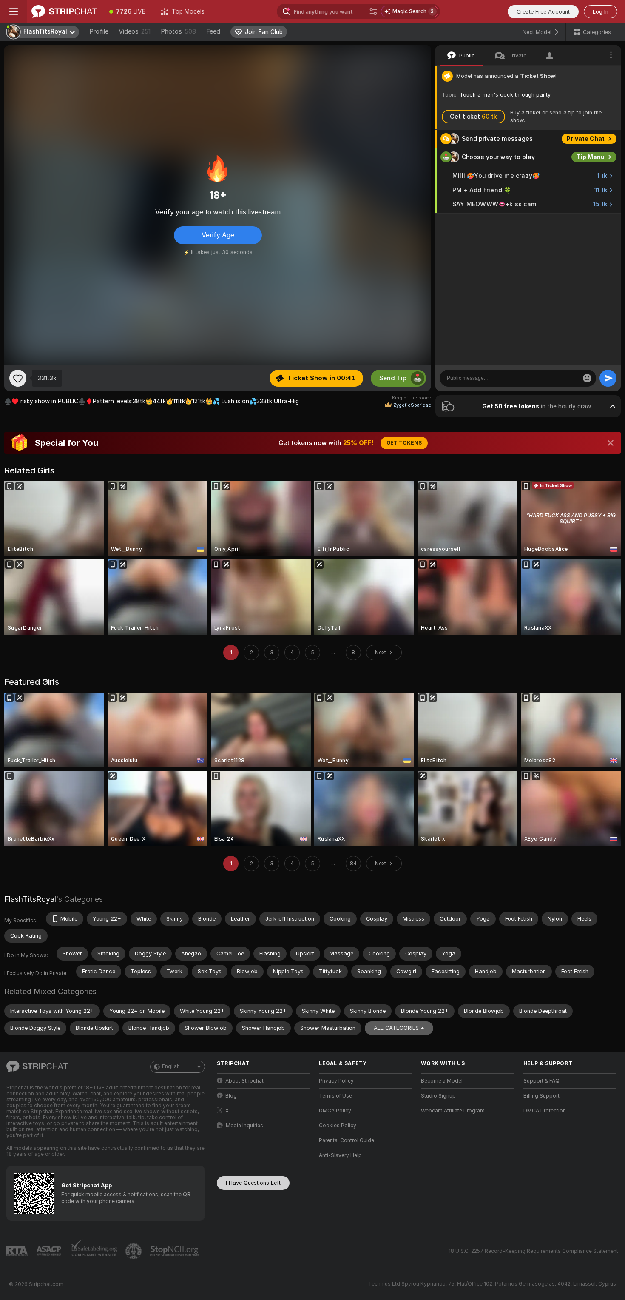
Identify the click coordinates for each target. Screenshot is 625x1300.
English (171, 1066)
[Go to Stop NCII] (175, 1251)
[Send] (607, 378)
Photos (178, 31)
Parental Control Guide (346, 1140)
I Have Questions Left (253, 1183)
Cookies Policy (337, 1126)
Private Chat (586, 138)
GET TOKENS (404, 443)
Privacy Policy (336, 1081)
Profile (98, 31)
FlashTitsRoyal (30, 899)
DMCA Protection (544, 1111)
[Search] (373, 11)
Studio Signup (438, 1096)
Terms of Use (335, 1096)
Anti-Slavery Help (340, 1155)
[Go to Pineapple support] (134, 1251)
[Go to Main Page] (64, 11)
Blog (231, 1096)
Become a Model (442, 1081)
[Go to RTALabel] (17, 1251)
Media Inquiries (244, 1126)
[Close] (610, 442)
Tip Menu (591, 157)
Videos (135, 31)
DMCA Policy (335, 1111)
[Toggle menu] (13, 11)
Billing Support (541, 1096)
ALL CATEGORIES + (399, 1028)
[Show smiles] (587, 378)
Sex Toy (593, 222)
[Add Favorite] (17, 378)
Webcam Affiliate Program (453, 1111)
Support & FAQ (541, 1081)
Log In (600, 12)
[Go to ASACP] (49, 1251)
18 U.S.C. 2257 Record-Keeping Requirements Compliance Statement (533, 1251)
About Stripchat (244, 1081)
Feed (213, 31)
